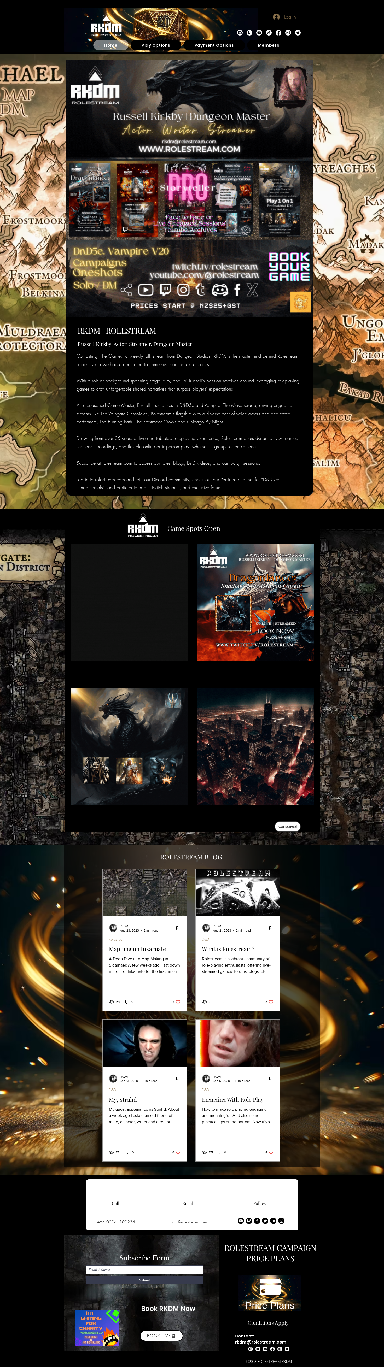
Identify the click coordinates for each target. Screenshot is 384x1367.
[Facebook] (278, 33)
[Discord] (240, 33)
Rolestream (117, 939)
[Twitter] (298, 33)
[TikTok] (269, 33)
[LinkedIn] (273, 1221)
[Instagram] (288, 33)
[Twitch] (249, 33)
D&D (205, 939)
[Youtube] (241, 1221)
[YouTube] (259, 33)
